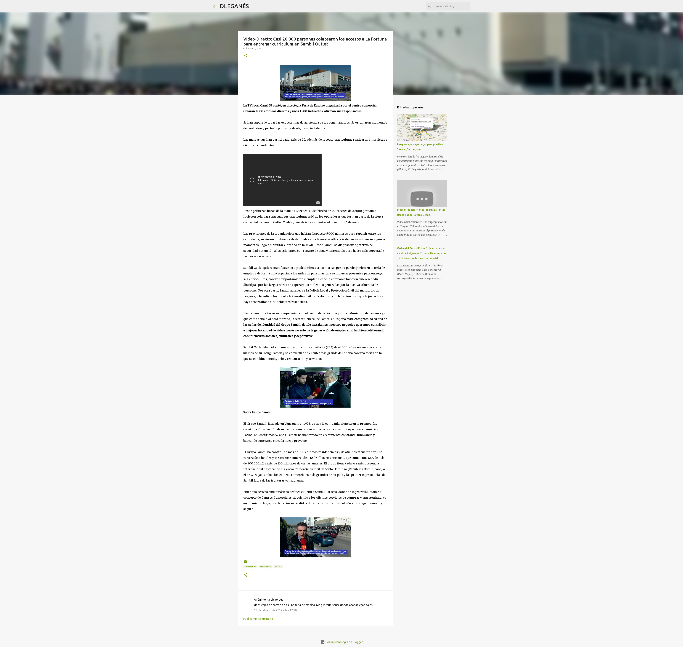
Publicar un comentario (258, 618)
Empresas (265, 566)
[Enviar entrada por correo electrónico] (245, 563)
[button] (245, 55)
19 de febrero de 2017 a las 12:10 (275, 610)
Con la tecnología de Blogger (344, 642)
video (278, 566)
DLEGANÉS (234, 6)
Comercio (250, 566)
